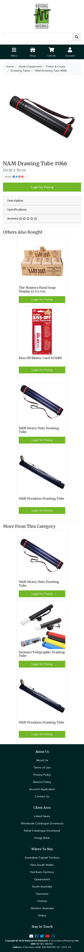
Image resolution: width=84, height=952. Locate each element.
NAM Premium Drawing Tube (41, 498)
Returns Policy (42, 782)
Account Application (42, 789)
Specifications (17, 209)
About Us (42, 760)
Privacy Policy (42, 774)
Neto (76, 940)
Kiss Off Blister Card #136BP (40, 358)
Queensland (42, 879)
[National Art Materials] (42, 16)
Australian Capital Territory (42, 857)
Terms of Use (42, 767)
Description (15, 200)
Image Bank (42, 838)
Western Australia (42, 908)
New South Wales (42, 865)
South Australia (42, 886)
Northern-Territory (42, 872)
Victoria (42, 901)
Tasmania (42, 894)
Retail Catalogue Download (42, 830)
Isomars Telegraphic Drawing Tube (42, 654)
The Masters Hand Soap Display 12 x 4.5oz (37, 289)
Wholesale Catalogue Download (42, 823)
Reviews (13, 218)
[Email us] (31, 936)
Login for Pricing (42, 187)
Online (42, 915)
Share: (9, 176)
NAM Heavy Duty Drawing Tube (39, 430)
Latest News (42, 816)
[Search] (76, 36)
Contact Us (42, 796)
